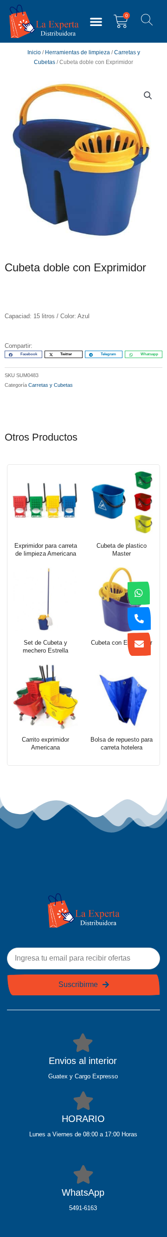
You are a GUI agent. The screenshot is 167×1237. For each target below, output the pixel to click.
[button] (96, 21)
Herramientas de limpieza (77, 52)
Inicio (34, 52)
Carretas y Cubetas (50, 385)
